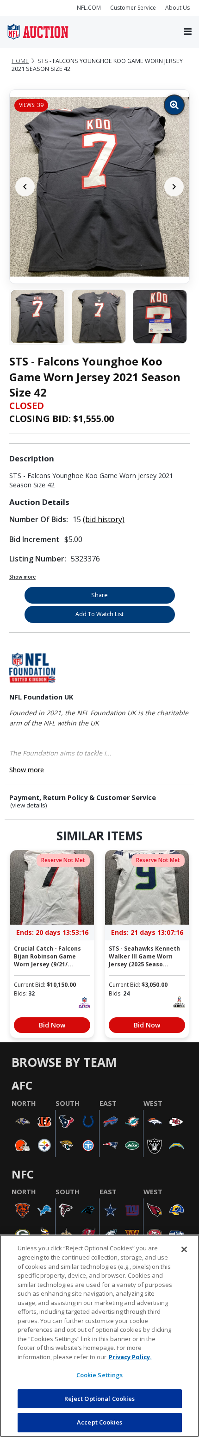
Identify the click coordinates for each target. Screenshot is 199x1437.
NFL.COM (89, 8)
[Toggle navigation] (187, 32)
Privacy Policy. (130, 1357)
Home (20, 61)
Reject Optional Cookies (99, 1398)
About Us (177, 8)
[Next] (174, 186)
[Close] (184, 1249)
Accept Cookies (99, 1422)
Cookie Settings (99, 1375)
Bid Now (52, 1025)
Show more (22, 577)
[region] (99, 1336)
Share (99, 595)
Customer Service (133, 8)
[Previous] (25, 186)
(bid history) (103, 519)
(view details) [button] (28, 805)
